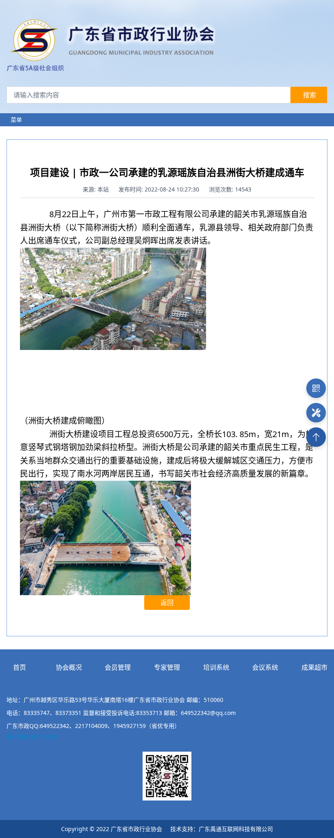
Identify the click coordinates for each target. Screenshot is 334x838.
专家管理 (167, 667)
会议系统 (265, 667)
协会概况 (69, 667)
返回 (167, 602)
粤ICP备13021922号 (33, 737)
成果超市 (314, 667)
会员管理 (118, 667)
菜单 (16, 119)
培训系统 (216, 667)
